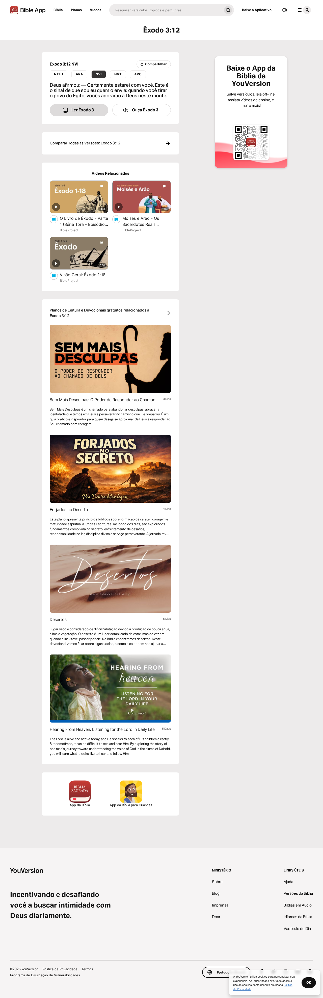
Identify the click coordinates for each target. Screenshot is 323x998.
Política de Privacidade (59, 969)
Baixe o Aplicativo (257, 10)
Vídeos (95, 10)
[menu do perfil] (303, 10)
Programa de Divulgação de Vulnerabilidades (45, 975)
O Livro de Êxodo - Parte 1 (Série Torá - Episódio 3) (84, 221)
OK (308, 982)
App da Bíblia (80, 805)
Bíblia (58, 10)
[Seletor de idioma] (285, 10)
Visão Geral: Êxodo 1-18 (84, 274)
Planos (76, 10)
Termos (87, 969)
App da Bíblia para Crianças (131, 805)
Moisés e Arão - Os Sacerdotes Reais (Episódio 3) (140, 221)
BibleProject (69, 230)
